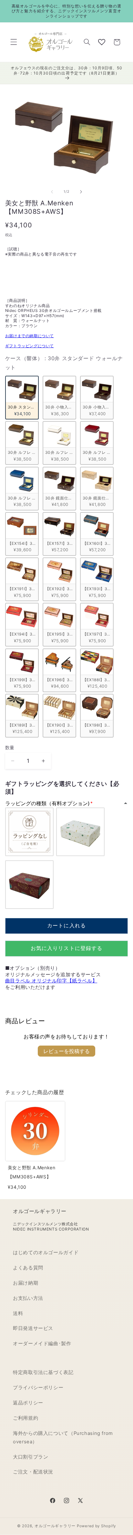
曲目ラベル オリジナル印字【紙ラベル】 (51, 981)
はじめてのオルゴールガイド (45, 1252)
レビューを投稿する (66, 1051)
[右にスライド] (81, 192)
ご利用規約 (25, 1418)
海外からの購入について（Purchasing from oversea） (63, 1437)
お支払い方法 (28, 1298)
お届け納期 (25, 1283)
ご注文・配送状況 (33, 1472)
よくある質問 (28, 1268)
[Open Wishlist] (101, 42)
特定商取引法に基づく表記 (43, 1372)
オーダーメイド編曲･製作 (42, 1343)
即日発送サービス (33, 1328)
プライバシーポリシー (38, 1388)
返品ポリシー (28, 1403)
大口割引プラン (30, 1457)
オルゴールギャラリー (55, 1526)
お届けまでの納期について (29, 335)
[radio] (22, 397)
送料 (18, 1313)
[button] (13, 42)
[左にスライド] (52, 192)
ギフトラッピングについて (29, 345)
